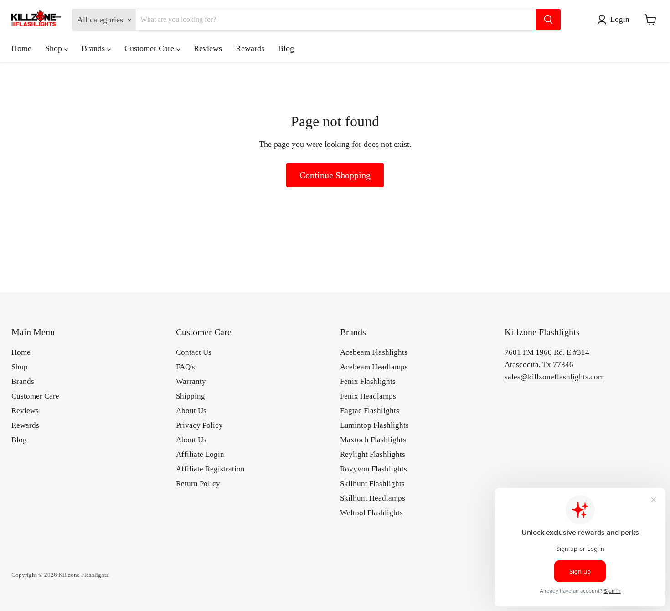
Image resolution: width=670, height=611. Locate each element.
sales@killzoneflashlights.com (554, 377)
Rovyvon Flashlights (373, 469)
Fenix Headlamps (368, 396)
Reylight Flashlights (372, 454)
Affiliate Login (200, 454)
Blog (286, 48)
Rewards (250, 48)
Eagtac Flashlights (369, 410)
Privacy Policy (199, 425)
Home (21, 48)
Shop (54, 48)
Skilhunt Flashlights (372, 483)
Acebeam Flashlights (373, 352)
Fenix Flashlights (368, 381)
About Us (191, 410)
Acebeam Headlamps (374, 366)
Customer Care (150, 48)
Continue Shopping (335, 175)
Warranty (191, 381)
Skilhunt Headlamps (372, 498)
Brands (94, 48)
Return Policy (198, 483)
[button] (615, 19)
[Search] (548, 19)
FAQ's (185, 366)
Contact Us (193, 352)
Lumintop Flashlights (374, 425)
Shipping (190, 396)
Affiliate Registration (210, 469)
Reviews (208, 48)
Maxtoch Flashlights (373, 439)
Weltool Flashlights (371, 512)
